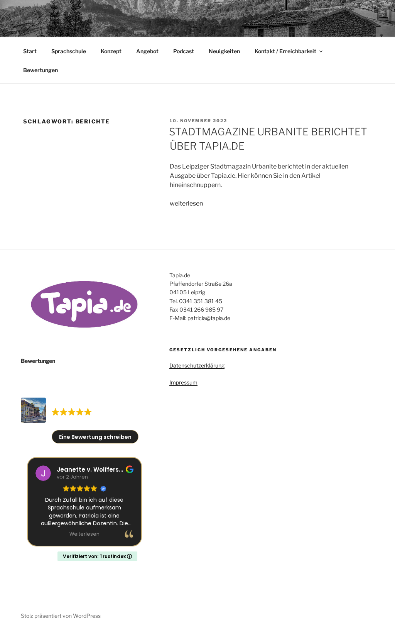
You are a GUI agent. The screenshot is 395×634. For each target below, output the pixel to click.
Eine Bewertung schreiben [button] (95, 437)
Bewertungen (40, 70)
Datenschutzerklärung (197, 365)
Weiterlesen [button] (84, 534)
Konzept (111, 51)
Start (30, 51)
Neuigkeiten (224, 51)
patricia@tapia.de (208, 318)
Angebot (147, 51)
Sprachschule (68, 51)
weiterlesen (186, 203)
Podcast (183, 51)
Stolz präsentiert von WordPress (61, 615)
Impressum (183, 382)
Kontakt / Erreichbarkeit (285, 51)
